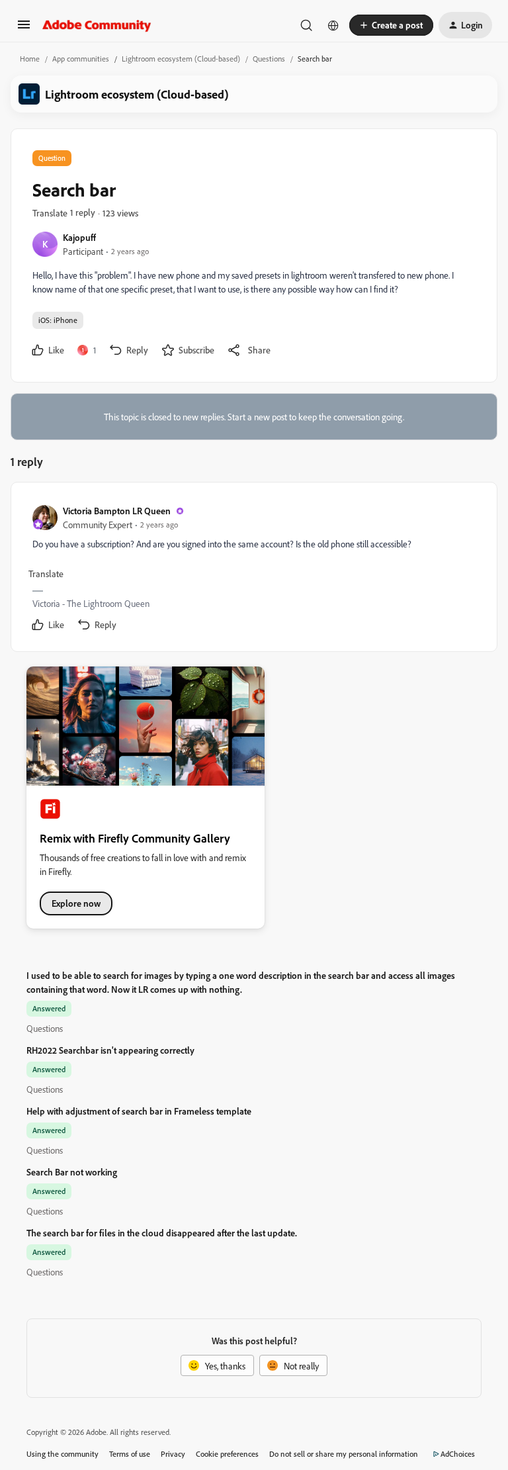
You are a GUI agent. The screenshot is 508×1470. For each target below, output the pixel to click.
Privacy (173, 1454)
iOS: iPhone (57, 320)
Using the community (62, 1454)
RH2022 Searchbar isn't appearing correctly (110, 1050)
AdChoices (458, 1454)
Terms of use (129, 1454)
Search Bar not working (71, 1171)
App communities (80, 59)
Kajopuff (79, 237)
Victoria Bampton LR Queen (117, 510)
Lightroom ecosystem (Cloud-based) (181, 59)
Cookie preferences (227, 1454)
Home (30, 59)
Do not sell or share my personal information (343, 1454)
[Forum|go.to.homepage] (96, 25)
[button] (24, 28)
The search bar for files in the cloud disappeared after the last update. (161, 1232)
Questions (269, 59)
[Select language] (333, 25)
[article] (253, 569)
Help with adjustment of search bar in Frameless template (138, 1111)
